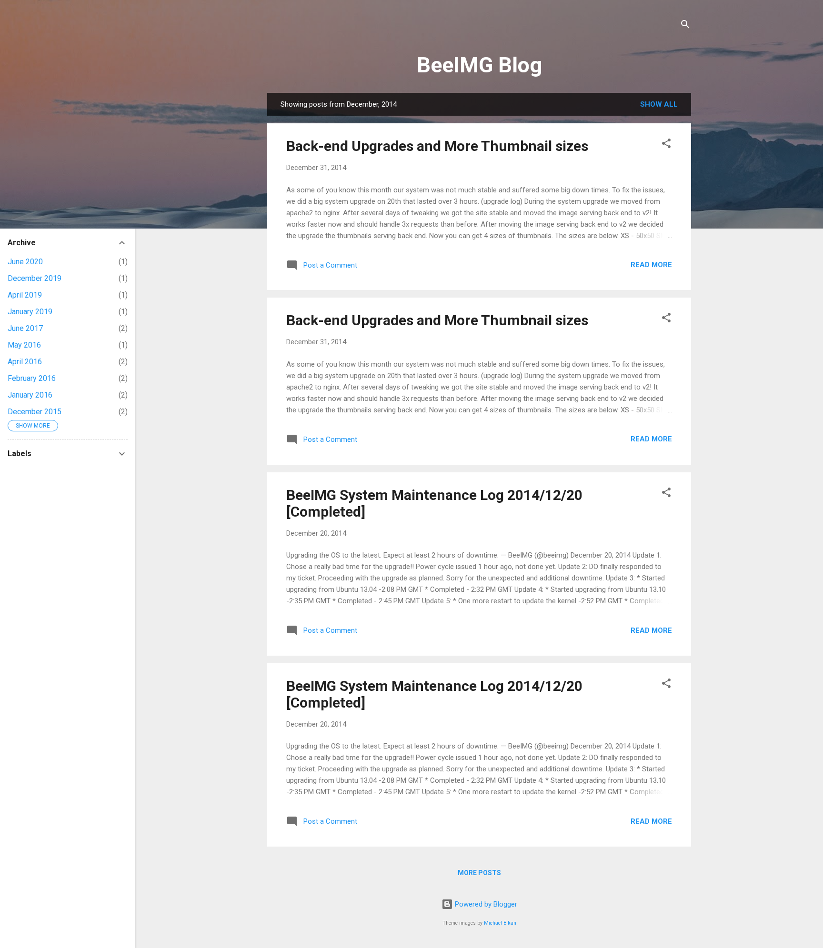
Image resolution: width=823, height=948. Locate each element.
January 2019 (30, 311)
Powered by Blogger (485, 904)
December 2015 (34, 411)
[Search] (685, 25)
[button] (666, 145)
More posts (479, 873)
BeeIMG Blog (479, 65)
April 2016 (25, 361)
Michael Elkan (500, 923)
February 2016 (32, 378)
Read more (651, 264)
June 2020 (25, 261)
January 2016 (30, 394)
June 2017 (25, 328)
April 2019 (25, 294)
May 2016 (24, 344)
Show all (659, 104)
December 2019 (34, 278)
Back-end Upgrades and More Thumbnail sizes (437, 146)
